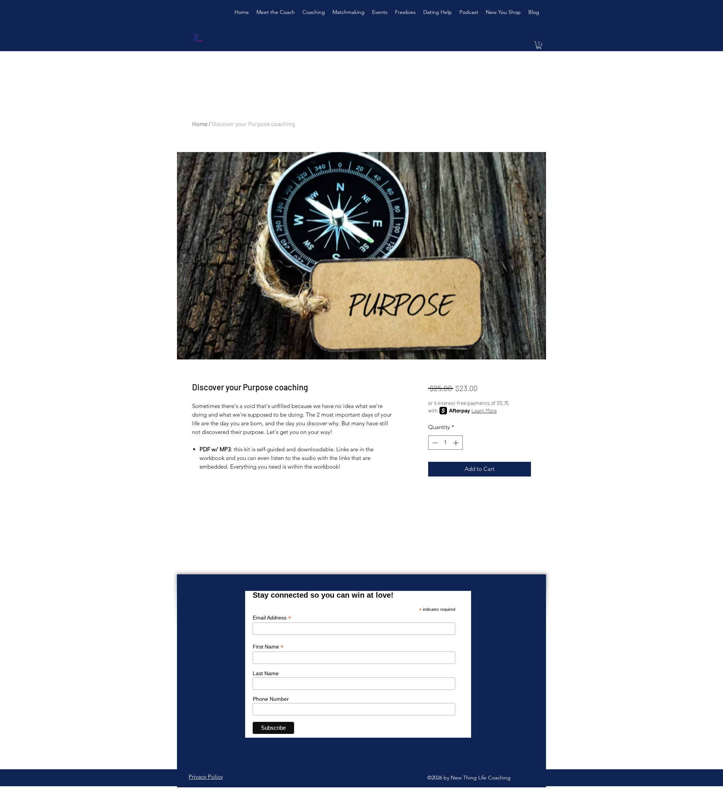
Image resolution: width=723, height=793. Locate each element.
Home (199, 123)
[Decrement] (434, 443)
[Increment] (456, 443)
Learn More (484, 410)
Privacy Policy (206, 776)
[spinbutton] (445, 443)
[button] (538, 45)
